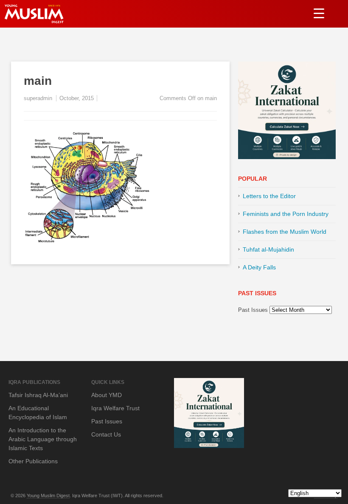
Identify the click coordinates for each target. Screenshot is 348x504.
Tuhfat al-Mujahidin (268, 249)
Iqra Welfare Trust (115, 408)
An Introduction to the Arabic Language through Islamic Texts (42, 439)
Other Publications (33, 461)
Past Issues (253, 310)
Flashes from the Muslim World (284, 231)
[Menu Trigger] (319, 13)
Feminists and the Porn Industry (285, 213)
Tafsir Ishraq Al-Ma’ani (38, 395)
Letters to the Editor (269, 196)
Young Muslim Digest (48, 495)
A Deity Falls (259, 267)
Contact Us (106, 434)
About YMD (106, 395)
